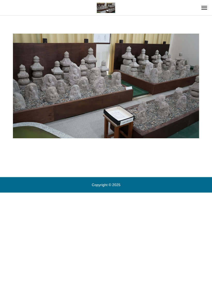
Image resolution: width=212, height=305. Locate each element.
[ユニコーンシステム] (106, 7)
